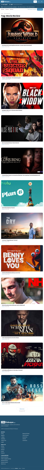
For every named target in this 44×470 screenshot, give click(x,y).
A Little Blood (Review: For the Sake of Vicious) (12, 370)
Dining (2, 433)
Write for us (3, 463)
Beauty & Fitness (26, 433)
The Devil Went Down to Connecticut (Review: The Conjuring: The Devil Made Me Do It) (21, 175)
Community (25, 440)
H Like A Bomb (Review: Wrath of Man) (10, 337)
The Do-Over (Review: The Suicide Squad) (11, 77)
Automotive (25, 437)
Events (2, 451)
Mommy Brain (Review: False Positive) (10, 142)
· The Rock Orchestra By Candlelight (9, 6)
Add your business (4, 457)
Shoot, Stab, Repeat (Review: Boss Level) (11, 402)
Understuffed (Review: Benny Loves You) (11, 272)
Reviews (11, 9)
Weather (3, 453)
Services (24, 438)
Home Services (26, 435)
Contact (23, 468)
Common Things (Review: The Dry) (9, 240)
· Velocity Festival (22, 6)
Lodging (2, 437)
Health (2, 442)
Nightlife (3, 435)
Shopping (3, 438)
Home (2, 13)
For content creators (32, 9)
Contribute (40, 9)
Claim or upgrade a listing (6, 458)
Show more (22, 408)
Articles (2, 9)
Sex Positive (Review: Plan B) (8, 207)
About (20, 468)
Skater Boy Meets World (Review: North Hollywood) (13, 305)
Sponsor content (4, 462)
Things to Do (3, 440)
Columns (7, 9)
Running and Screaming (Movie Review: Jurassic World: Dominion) (17, 45)
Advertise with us (4, 460)
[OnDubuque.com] (6, 1)
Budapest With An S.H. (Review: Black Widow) (12, 110)
